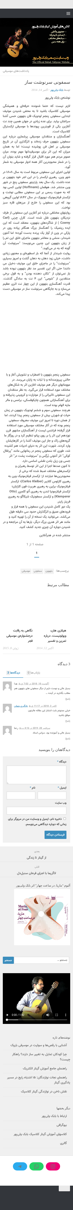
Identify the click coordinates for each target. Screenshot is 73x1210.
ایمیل (62, 788)
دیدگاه (61, 762)
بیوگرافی (62, 1125)
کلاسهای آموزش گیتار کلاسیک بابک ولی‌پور (40, 1134)
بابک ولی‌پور (56, 90)
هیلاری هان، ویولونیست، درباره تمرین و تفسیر (55, 635)
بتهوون (49, 571)
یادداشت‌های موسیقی (16, 71)
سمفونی (38, 571)
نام (32, 788)
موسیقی (26, 571)
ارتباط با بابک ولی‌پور (54, 1116)
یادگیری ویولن (21, 706)
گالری (63, 1143)
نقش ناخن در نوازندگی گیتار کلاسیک (44, 1091)
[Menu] (68, 13)
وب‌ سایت (60, 803)
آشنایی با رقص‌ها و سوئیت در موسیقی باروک (38, 1045)
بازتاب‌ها (34, 673)
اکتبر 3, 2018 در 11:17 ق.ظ (43, 706)
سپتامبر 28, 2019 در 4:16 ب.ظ (34, 728)
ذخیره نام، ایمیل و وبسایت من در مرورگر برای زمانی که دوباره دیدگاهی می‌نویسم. (37, 822)
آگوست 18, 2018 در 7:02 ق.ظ (34, 684)
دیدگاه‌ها (13, 673)
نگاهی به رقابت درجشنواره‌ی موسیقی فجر (19, 635)
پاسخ (67, 699)
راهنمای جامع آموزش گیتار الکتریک (45, 1068)
